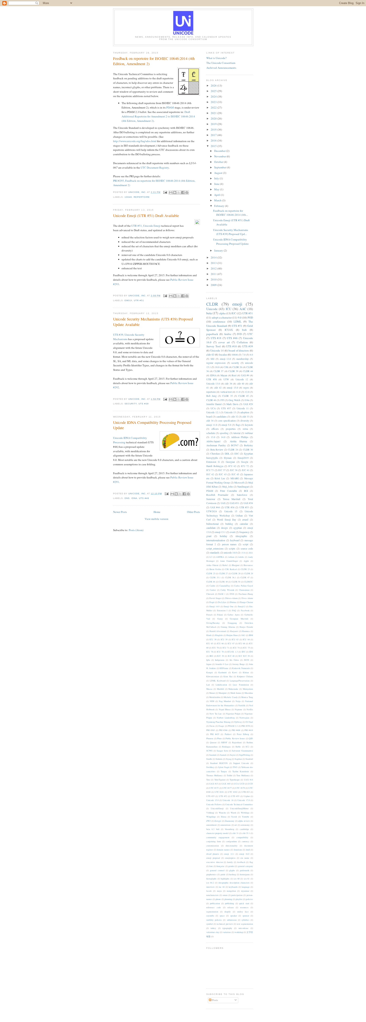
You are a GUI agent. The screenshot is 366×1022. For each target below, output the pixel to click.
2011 (214, 274)
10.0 (217, 367)
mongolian (231, 890)
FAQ (234, 610)
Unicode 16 (228, 800)
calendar (244, 523)
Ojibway (238, 721)
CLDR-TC (248, 581)
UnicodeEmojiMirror (239, 808)
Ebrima (233, 602)
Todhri (229, 775)
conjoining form (213, 841)
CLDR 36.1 (230, 577)
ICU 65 (209, 643)
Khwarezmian (212, 676)
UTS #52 (223, 796)
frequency (244, 532)
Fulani (220, 614)
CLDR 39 (233, 371)
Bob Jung (211, 395)
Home (157, 512)
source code (247, 548)
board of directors (239, 350)
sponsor (246, 915)
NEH (212, 701)
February (219, 206)
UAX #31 (234, 503)
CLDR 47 (245, 577)
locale (209, 890)
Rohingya (226, 746)
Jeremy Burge (238, 664)
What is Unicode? (216, 58)
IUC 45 (235, 474)
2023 (214, 102)
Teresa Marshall (231, 499)
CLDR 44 (248, 371)
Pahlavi (228, 734)
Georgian (230, 461)
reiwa (245, 428)
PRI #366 (223, 730)
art (235, 824)
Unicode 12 (242, 379)
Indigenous (220, 659)
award (245, 519)
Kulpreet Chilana (245, 676)
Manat (212, 692)
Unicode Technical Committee (239, 804)
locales (223, 354)
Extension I (222, 610)
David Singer (215, 598)
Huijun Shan (232, 635)
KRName (224, 668)
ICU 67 (231, 643)
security (131, 403)
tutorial (236, 433)
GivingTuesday (213, 622)
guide (222, 874)
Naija (238, 701)
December (220, 151)
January (219, 250)
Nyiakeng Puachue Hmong (218, 721)
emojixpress (230, 857)
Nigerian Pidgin (233, 713)
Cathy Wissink (227, 589)
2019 (214, 124)
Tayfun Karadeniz (240, 771)
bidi (244, 330)
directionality (231, 845)
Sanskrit (212, 754)
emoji (128, 300)
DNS (127, 498)
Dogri (211, 602)
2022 (214, 107)
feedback (241, 862)
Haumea (246, 631)
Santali (223, 754)
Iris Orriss (234, 659)
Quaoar (213, 742)
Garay (220, 618)
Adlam (231, 556)
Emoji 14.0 (214, 606)
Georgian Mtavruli (239, 618)
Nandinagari (243, 486)
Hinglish (219, 635)
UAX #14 (248, 779)
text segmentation (245, 923)
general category (245, 866)
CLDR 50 (236, 581)
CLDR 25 (210, 573)
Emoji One (229, 606)
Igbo (208, 659)
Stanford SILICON (219, 763)
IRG (211, 655)
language (246, 886)
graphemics (211, 874)
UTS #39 (144, 403)
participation (237, 895)
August (218, 173)
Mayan (223, 375)
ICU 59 (224, 639)
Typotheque (235, 779)
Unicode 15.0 (212, 800)
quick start (244, 903)
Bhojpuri (236, 565)
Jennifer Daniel (214, 404)
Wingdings (211, 816)
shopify (227, 911)
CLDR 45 (243, 395)
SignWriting (244, 754)
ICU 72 (245, 466)
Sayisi (233, 754)
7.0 (243, 354)
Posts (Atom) (136, 530)
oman (225, 895)
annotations (225, 824)
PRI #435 (214, 734)
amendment (211, 824)
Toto (208, 779)
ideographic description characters (234, 882)
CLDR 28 (236, 573)
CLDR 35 (227, 395)
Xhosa (223, 816)
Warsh (233, 812)
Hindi (208, 635)
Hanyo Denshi (246, 626)
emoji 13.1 (220, 532)
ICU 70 (215, 647)
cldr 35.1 (246, 833)
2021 (214, 113)
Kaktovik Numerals (241, 668)
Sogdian (238, 758)
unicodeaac (243, 928)
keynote (249, 424)
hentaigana (245, 874)
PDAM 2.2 (233, 725)
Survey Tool (213, 346)
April (217, 195)
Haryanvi (234, 631)
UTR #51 (139, 300)
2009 (214, 285)
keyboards (233, 886)
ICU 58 (212, 639)
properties (231, 428)
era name (244, 857)
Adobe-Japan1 (213, 441)
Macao (209, 688)
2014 (214, 257)
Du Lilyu (222, 602)
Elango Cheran (246, 602)
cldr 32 (234, 416)
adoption (244, 412)
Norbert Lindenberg (226, 717)
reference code (213, 907)
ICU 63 (235, 639)
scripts (232, 548)
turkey (213, 928)
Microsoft (239, 482)
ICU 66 (220, 643)
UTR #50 (211, 379)
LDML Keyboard (218, 680)
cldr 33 (245, 416)
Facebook (245, 610)
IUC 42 (210, 474)
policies (249, 899)
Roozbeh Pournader (217, 494)
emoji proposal (213, 857)
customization (212, 845)
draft (248, 849)
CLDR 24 (233, 449)
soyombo (210, 915)
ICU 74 (236, 647)
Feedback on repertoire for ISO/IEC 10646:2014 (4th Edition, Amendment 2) (154, 61)
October (219, 162)
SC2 (247, 746)
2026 (214, 85)
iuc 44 (222, 886)
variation (227, 932)
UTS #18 (216, 338)
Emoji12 (241, 606)
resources (244, 907)
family (230, 862)
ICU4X (229, 330)
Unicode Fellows (214, 804)
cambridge (244, 829)
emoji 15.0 (232, 387)
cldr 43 (210, 354)
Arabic (228, 334)
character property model (217, 833)
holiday (223, 536)
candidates (221, 416)
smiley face (243, 911)
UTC (250, 334)
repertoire (142, 197)
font (211, 866)
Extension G (213, 461)
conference (219, 321)
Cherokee (215, 453)
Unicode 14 (217, 350)
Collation (242, 342)
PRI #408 (236, 730)
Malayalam (248, 688)
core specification (227, 420)
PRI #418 (248, 730)
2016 (214, 140)
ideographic (241, 536)
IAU (243, 635)
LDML (237, 321)
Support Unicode (241, 763)
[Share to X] (179, 192)
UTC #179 (240, 787)
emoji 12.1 (229, 853)
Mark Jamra (235, 692)
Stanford (249, 758)
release (230, 907)
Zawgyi (217, 820)
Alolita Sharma (238, 441)
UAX (223, 503)
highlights (225, 878)
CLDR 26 (237, 367)
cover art (224, 342)
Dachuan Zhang (245, 593)
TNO (235, 767)
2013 (214, 263)
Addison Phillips (240, 437)
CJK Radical (231, 569)
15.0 (243, 552)
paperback (212, 334)
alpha (222, 313)
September (220, 167)
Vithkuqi (210, 812)
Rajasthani (237, 742)
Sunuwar (210, 499)
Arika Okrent (212, 565)
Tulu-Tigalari (220, 779)
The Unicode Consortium (220, 63)
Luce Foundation (241, 684)
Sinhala (219, 758)
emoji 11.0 (211, 424)
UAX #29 (248, 404)
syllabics (245, 919)
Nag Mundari (225, 701)
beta (209, 313)
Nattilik (241, 705)
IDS (251, 651)
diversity (244, 420)
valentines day (212, 932)
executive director (214, 862)
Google (244, 461)
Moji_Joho (227, 486)
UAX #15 (213, 783)
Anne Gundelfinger (229, 560)
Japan (208, 664)
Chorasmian (244, 589)
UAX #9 (245, 375)
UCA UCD (239, 783)
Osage (221, 725)
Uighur (247, 796)
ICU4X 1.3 (232, 651)
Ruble (238, 746)
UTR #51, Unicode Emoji (146, 226)
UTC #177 (227, 787)
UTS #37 (226, 408)
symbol (209, 923)
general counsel (217, 870)
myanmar (245, 890)
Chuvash (210, 593)
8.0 (251, 354)
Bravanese (248, 565)
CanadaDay (224, 585)
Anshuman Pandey (216, 445)
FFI (222, 400)
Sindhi (209, 758)
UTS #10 (231, 346)
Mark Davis (232, 404)
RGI (246, 490)
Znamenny (229, 820)
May (217, 189)
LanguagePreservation (240, 680)
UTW (226, 379)
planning (228, 899)
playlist (239, 899)
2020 (214, 118)
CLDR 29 (248, 573)
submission (232, 919)
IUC (234, 313)
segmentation (212, 911)
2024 (214, 96)
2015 (214, 146)
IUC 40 (231, 655)
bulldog (229, 523)
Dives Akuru (247, 598)
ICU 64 (246, 639)
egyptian (237, 527)
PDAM (170, 107)
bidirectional (212, 523)
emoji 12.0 (225, 358)
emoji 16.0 (244, 853)
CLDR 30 (248, 449)
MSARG (234, 478)
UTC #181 (219, 791)
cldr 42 (218, 387)
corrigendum (231, 841)
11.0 (238, 391)
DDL (227, 453)
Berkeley (248, 445)
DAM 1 (221, 593)
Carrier (213, 589)
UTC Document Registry (155, 167)
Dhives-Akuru (231, 598)
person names (229, 544)
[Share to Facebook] (183, 192)
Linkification (221, 684)
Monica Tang (247, 697)
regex (246, 387)
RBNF (224, 742)
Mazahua (249, 692)
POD (250, 317)
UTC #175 (214, 787)
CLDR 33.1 (215, 577)
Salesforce (242, 494)
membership (242, 358)
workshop (238, 932)
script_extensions (215, 548)
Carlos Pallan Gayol (243, 585)
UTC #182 (232, 791)
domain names (223, 849)
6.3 (210, 556)
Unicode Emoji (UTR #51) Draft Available (146, 215)
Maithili (220, 688)
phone (218, 899)
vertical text (226, 391)
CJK (226, 367)
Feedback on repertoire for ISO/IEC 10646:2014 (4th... (230, 213)
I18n (247, 400)
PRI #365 (210, 730)
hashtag (232, 874)
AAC (243, 309)
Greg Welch (234, 400)
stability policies (214, 919)
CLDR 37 (218, 371)
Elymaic (228, 457)
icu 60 (237, 878)
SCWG (209, 750)
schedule (210, 433)
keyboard (235, 540)
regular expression (216, 362)
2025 (214, 91)
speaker (233, 915)
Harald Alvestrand (217, 631)
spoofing (224, 433)
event (232, 532)
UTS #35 (210, 796)
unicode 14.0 (230, 552)
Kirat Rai (227, 676)
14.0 (223, 437)
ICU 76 (209, 651)
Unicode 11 (243, 408)
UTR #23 (245, 791)
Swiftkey (210, 767)
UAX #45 (226, 783)
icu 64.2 (210, 882)
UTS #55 (235, 796)
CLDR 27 (223, 573)
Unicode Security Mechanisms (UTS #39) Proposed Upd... (230, 232)
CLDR (212, 304)
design (224, 527)
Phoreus (209, 738)
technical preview (225, 923)
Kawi (234, 672)
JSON (246, 659)
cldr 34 (210, 420)
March (218, 200)
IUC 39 (220, 655)
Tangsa (224, 771)
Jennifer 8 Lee (222, 664)
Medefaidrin (214, 697)
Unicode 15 (230, 511)
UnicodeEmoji (217, 808)
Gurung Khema (228, 626)
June (217, 184)
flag (251, 862)
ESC (236, 453)
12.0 (247, 391)
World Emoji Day (226, 519)
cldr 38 (228, 383)
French (209, 614)
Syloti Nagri (223, 767)
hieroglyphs (211, 878)
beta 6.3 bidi (212, 829)
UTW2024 (211, 511)
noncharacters (212, 895)
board (209, 416)
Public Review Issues (235, 738)
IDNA (134, 498)
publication (215, 903)
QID (251, 738)
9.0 (239, 317)
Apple (246, 560)
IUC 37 (222, 470)
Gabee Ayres (233, 614)
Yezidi (234, 816)
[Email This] (171, 192)
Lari (208, 684)
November (220, 156)
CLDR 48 (210, 581)
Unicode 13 (230, 412)
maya (219, 890)
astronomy (245, 824)
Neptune (238, 709)
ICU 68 (241, 643)
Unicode (212, 309)
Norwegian (244, 717)
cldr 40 (240, 383)
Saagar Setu (222, 750)
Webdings (245, 812)
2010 (214, 279)
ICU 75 (246, 647)
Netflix (250, 709)
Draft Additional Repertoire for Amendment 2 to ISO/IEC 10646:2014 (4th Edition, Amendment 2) (158, 116)
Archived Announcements (221, 68)
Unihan (239, 515)
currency (245, 841)
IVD (239, 334)
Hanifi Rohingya (214, 466)
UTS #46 (144, 498)
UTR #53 (244, 507)
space (222, 915)
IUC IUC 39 (244, 655)
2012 (214, 268)
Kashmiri (222, 672)
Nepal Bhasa (225, 709)
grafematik (244, 870)
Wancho (222, 812)
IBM (251, 635)
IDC (243, 651)
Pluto (219, 738)
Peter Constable (228, 490)
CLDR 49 (223, 581)
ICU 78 (220, 651)
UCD (250, 783)
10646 (128, 197)
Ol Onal (249, 721)
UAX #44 (215, 507)
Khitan (246, 672)
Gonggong (232, 622)
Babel (225, 565)
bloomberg (229, 829)
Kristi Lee (220, 478)
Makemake (233, 688)
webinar (249, 433)
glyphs (232, 870)
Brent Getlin (215, 569)
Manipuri (223, 692)
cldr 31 (235, 833)
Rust (234, 375)
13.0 (213, 437)
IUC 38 (233, 470)
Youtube (245, 816)
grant (208, 536)
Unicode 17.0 (243, 800)
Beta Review (216, 449)
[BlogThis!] (175, 192)
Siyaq (228, 758)
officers (215, 428)
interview (210, 886)
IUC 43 (222, 474)
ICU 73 (210, 470)
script (245, 544)
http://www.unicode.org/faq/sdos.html (135, 141)
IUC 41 (245, 470)
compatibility (242, 837)
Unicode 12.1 (213, 412)
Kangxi (209, 672)
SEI (212, 358)
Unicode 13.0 (213, 383)
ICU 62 (232, 466)
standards (214, 552)
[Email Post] (165, 192)
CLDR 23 (245, 569)
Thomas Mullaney (214, 775)
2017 (214, 135)
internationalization (215, 540)
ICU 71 (226, 647)
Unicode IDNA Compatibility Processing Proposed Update (152, 425)
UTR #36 (229, 507)
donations (238, 849)
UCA (213, 408)
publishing (229, 903)
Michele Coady (230, 697)
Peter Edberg (243, 734)
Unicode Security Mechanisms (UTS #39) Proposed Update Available (153, 321)
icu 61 (247, 878)
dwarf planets (212, 853)
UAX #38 (248, 503)
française (220, 866)
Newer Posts (120, 512)
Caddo (212, 585)
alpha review (244, 820)
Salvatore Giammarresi (242, 750)
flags (238, 424)
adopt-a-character (222, 317)
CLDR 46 (211, 400)
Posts (214, 1000)
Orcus (212, 725)
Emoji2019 (243, 457)
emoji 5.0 (226, 424)
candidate (211, 527)
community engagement (217, 837)
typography (227, 928)
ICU (228, 309)
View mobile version (156, 519)
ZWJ (208, 820)
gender (231, 866)
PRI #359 (245, 725)
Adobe (241, 556)
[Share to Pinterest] (187, 192)
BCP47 (234, 445)
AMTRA (220, 556)
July (217, 178)
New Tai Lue (215, 713)
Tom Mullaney (243, 775)
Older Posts (193, 512)
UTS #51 (237, 326)
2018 (214, 129)
